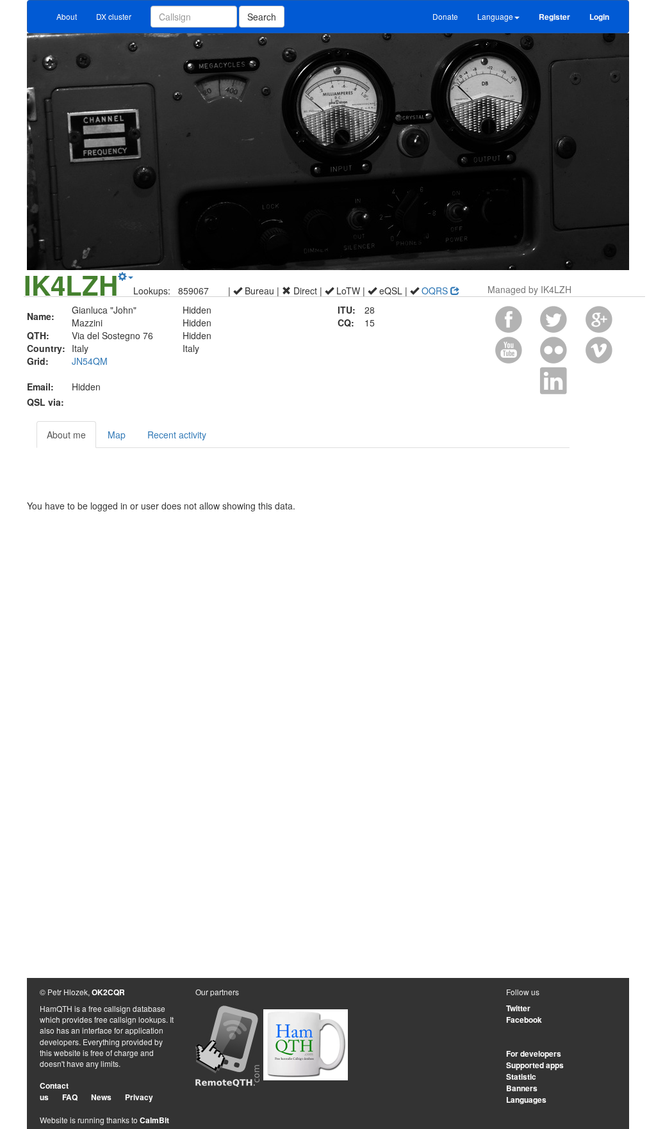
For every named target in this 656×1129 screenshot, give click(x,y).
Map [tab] (117, 434)
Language (495, 16)
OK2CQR (108, 992)
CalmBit (154, 1120)
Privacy (139, 1097)
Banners (521, 1088)
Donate (445, 16)
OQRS (436, 290)
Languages (526, 1099)
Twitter (518, 1008)
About (66, 16)
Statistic (521, 1076)
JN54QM (90, 361)
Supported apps (535, 1065)
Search (261, 16)
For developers (533, 1053)
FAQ (70, 1097)
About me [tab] (66, 434)
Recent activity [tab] (176, 434)
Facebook (524, 1019)
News (101, 1097)
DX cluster (113, 16)
